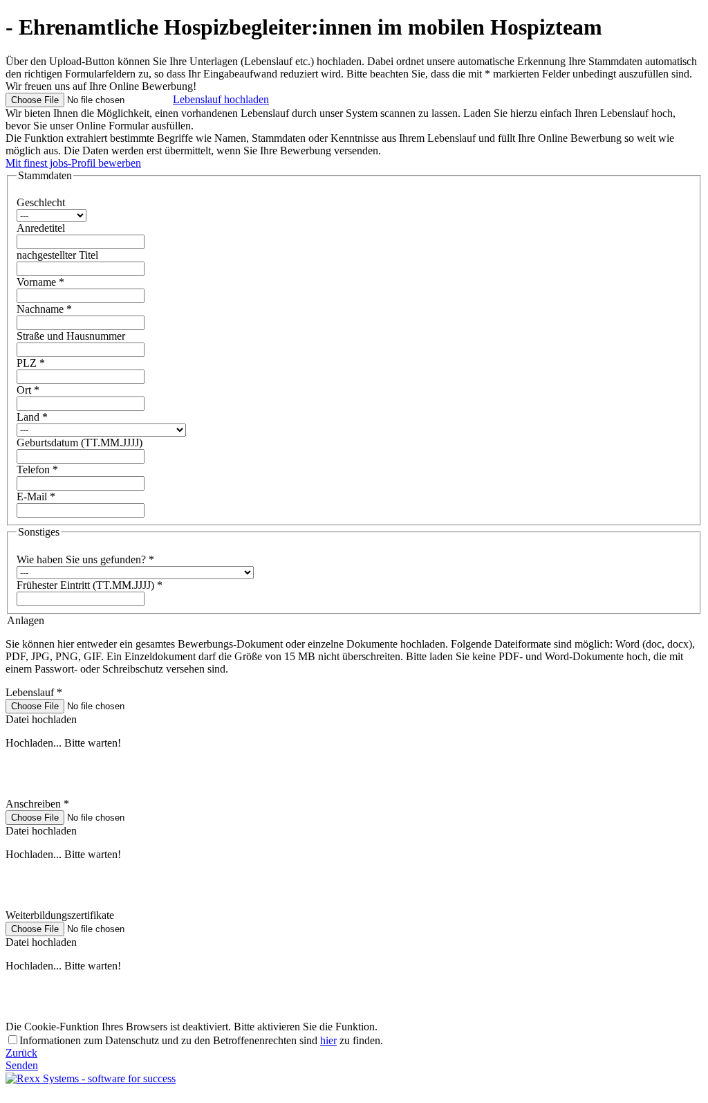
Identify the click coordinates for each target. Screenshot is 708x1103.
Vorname (40, 282)
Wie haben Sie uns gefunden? (85, 559)
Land (32, 417)
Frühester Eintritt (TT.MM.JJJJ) (89, 585)
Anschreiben (37, 804)
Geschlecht (41, 202)
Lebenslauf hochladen (221, 99)
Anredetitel (41, 228)
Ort (28, 390)
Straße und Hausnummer (71, 336)
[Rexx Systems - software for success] (91, 1078)
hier (328, 1040)
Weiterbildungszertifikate (60, 915)
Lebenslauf (34, 692)
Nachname (44, 309)
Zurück (21, 1053)
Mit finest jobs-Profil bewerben (73, 163)
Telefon (37, 469)
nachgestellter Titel (57, 255)
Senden (22, 1065)
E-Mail (36, 496)
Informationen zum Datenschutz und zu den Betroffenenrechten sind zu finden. (201, 1040)
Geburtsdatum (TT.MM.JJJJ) (79, 442)
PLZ (31, 363)
